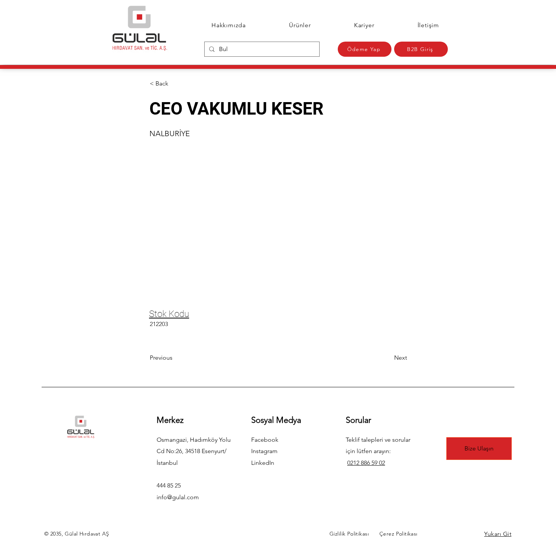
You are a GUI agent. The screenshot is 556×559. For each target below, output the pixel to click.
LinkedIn (262, 462)
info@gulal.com (178, 497)
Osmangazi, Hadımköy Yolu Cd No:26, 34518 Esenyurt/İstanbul (194, 451)
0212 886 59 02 (366, 462)
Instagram (264, 451)
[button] (175, 83)
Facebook (264, 439)
